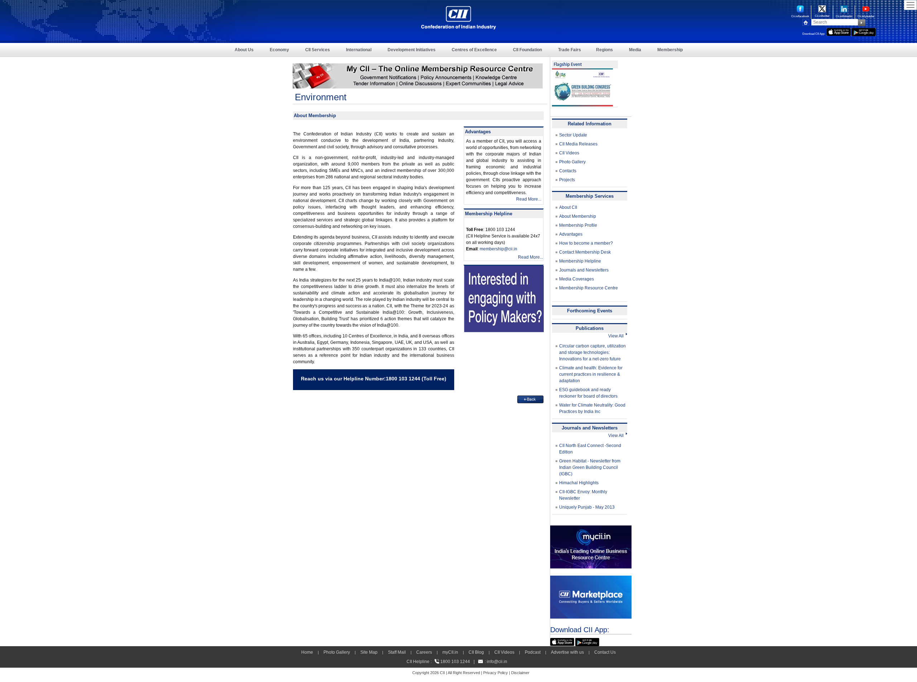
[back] (530, 398)
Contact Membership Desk (585, 252)
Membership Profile (578, 225)
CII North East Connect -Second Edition (590, 449)
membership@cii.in (498, 248)
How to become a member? (586, 243)
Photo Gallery (572, 161)
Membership (670, 49)
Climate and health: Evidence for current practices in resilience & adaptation (591, 374)
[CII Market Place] (591, 578)
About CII (568, 207)
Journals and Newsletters (584, 270)
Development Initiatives (412, 49)
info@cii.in (497, 661)
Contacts (567, 170)
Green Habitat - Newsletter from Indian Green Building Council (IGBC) (589, 467)
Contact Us (605, 652)
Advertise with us (567, 652)
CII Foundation (527, 49)
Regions (604, 49)
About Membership (577, 216)
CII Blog (476, 652)
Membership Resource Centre (588, 287)
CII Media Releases (578, 144)
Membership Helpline (580, 261)
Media (635, 49)
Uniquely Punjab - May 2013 (587, 507)
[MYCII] (591, 528)
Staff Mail (397, 652)
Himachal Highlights (579, 482)
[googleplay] (864, 31)
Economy (279, 49)
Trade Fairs (569, 49)
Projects (567, 179)
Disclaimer (520, 673)
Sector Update (573, 135)
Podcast (533, 652)
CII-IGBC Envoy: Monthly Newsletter (583, 495)
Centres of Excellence (474, 49)
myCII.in (450, 652)
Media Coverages (576, 279)
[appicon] (839, 31)
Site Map (369, 652)
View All (617, 335)
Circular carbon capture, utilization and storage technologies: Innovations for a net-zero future (592, 352)
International (358, 49)
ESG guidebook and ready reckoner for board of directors (588, 393)
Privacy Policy (495, 673)
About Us (244, 49)
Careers (424, 652)
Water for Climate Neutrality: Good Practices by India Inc (592, 408)
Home (307, 652)
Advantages (570, 234)
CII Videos (569, 152)
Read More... (528, 199)
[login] (418, 66)
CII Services (317, 49)
